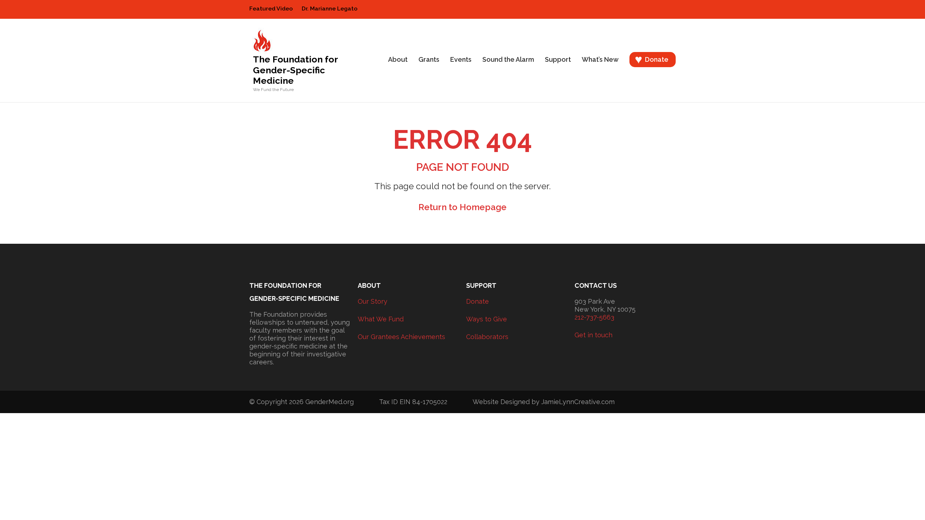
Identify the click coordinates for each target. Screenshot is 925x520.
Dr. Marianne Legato (329, 8)
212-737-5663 (594, 317)
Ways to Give (486, 319)
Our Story (372, 301)
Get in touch (593, 335)
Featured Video (271, 8)
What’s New (600, 59)
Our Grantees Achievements (401, 337)
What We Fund (381, 319)
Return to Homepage (462, 207)
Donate (656, 59)
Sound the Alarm (508, 59)
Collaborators (487, 337)
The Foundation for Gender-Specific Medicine (295, 70)
